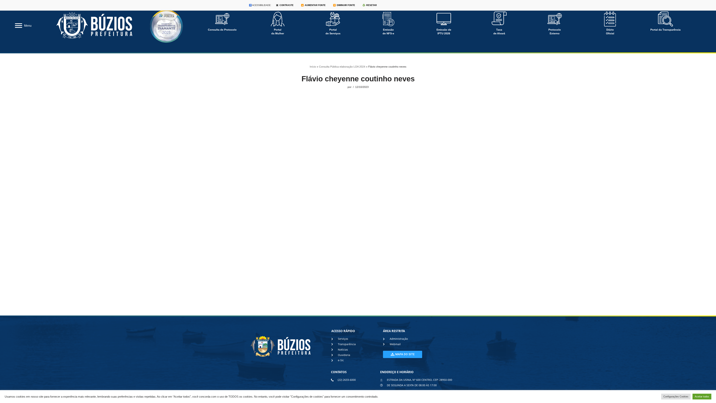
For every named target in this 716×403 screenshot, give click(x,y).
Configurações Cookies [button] (675, 396)
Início (313, 66)
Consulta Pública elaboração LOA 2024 (342, 66)
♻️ (369, 5)
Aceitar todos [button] (702, 396)
